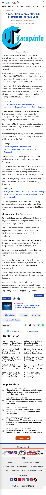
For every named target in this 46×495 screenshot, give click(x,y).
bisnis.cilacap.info (29, 20)
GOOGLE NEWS (34, 331)
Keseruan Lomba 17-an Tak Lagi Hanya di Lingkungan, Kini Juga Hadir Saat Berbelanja (24, 431)
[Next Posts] (42, 306)
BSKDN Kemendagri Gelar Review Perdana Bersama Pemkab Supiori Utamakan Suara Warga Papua (23, 411)
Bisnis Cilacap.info (11, 2)
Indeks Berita (22, 438)
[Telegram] (38, 325)
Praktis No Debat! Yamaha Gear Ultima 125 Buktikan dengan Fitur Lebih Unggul (11, 367)
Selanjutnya (38, 295)
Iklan (6, 470)
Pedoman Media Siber (30, 462)
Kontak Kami (22, 466)
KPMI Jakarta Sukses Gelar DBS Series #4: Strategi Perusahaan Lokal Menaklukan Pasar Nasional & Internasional (24, 194)
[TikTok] (35, 480)
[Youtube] (31, 480)
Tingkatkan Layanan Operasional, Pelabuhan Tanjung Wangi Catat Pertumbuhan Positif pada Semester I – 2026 (24, 392)
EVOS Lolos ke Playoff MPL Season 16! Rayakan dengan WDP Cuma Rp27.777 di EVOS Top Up (11, 359)
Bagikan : (6, 325)
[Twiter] (15, 480)
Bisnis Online (10, 315)
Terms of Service (36, 466)
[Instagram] (23, 480)
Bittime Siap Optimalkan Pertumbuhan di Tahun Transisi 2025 (34, 359)
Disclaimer (15, 470)
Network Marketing (12, 320)
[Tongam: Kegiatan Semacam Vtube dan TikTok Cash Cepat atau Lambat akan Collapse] (7, 306)
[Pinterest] (19, 480)
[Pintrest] (34, 325)
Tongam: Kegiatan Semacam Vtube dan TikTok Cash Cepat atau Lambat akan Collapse (27, 307)
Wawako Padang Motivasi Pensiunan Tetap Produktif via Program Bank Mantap (12, 343)
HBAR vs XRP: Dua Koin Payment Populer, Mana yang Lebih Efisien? (11, 375)
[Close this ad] (44, 487)
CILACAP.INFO (7, 55)
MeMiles (37, 315)
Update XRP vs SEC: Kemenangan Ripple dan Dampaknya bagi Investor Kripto (34, 375)
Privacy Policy (8, 466)
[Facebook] (11, 480)
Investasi (24, 315)
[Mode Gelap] (40, 2)
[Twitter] (30, 325)
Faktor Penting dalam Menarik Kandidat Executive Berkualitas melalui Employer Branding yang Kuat (33, 343)
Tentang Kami (13, 462)
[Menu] (3, 2)
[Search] (43, 2)
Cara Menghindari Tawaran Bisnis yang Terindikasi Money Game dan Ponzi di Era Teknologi (21, 149)
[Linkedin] (27, 480)
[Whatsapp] (42, 325)
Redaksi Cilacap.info (16, 20)
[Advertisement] (23, 492)
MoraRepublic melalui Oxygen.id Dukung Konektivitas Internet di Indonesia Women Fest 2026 (11, 351)
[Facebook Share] (25, 325)
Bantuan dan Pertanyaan (32, 470)
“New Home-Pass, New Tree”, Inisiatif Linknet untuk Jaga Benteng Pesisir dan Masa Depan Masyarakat (24, 401)
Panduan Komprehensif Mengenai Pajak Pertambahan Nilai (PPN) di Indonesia (34, 367)
